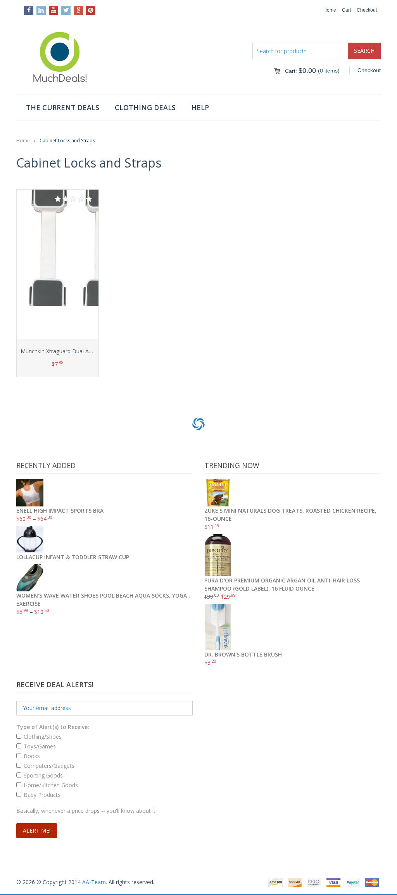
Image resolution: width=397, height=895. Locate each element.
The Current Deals (62, 107)
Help (200, 107)
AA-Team (94, 882)
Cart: (300, 71)
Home (329, 10)
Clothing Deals (145, 107)
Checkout (367, 10)
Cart (346, 10)
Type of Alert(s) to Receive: (52, 727)
